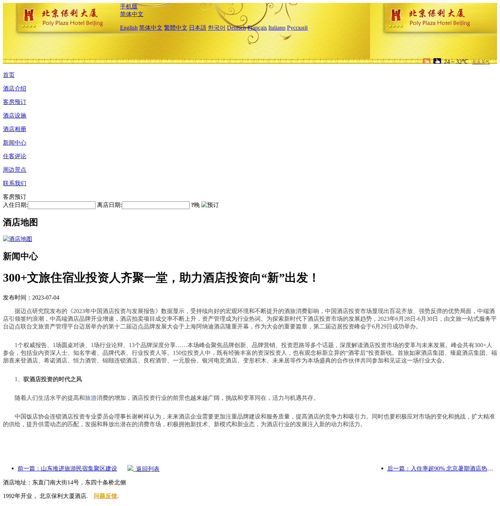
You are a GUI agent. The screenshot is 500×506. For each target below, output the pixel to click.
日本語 (197, 28)
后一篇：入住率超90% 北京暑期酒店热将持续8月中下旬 (442, 468)
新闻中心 (14, 142)
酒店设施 (14, 115)
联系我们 (14, 183)
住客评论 (14, 156)
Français (257, 28)
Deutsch (236, 28)
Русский (297, 28)
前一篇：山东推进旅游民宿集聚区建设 (67, 468)
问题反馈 (105, 496)
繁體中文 (175, 28)
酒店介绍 (14, 88)
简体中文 (131, 14)
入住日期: (15, 205)
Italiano (277, 28)
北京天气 (481, 62)
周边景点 (14, 170)
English (129, 28)
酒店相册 (14, 129)
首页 (9, 75)
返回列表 (146, 469)
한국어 (216, 28)
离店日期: (109, 205)
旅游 (91, 398)
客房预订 (14, 102)
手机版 (129, 6)
